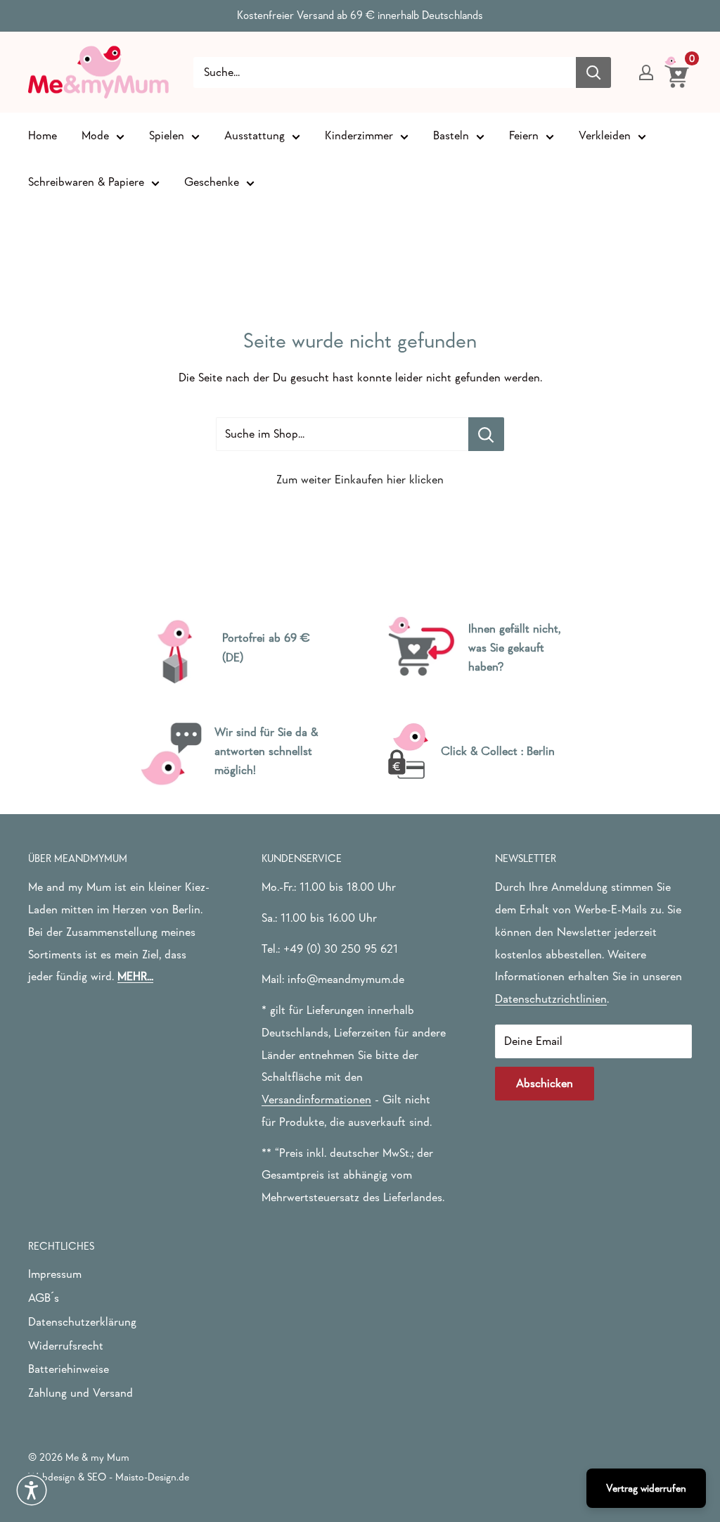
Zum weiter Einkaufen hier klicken (360, 480)
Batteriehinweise (68, 1369)
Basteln (451, 135)
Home (42, 135)
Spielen (166, 135)
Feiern (524, 135)
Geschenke (211, 182)
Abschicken (544, 1083)
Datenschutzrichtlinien (551, 999)
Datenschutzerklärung (82, 1322)
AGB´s (43, 1298)
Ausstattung (254, 135)
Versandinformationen (316, 1099)
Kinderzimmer (359, 135)
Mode (95, 135)
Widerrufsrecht (65, 1346)
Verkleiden (605, 135)
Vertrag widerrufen (646, 1488)
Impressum (55, 1274)
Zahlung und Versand (80, 1393)
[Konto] (646, 72)
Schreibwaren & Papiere (86, 182)
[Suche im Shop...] (486, 434)
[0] (677, 71)
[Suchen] (593, 72)
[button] (31, 1490)
